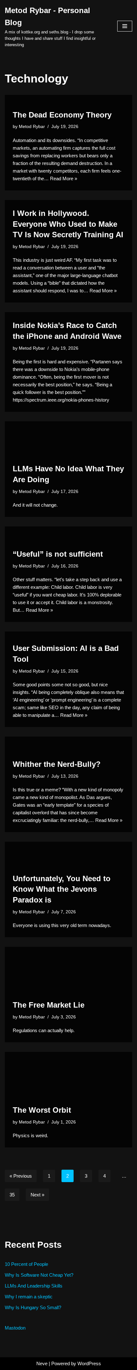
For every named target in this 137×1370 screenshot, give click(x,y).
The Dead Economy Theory (62, 115)
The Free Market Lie (48, 1005)
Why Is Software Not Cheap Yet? (39, 1275)
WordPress (89, 1363)
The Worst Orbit (42, 1110)
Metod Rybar (32, 126)
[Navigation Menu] (124, 26)
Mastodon (15, 1328)
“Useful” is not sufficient (58, 554)
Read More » (63, 178)
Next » (37, 1194)
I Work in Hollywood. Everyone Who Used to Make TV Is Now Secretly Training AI (68, 224)
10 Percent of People (26, 1264)
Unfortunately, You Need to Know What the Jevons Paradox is (62, 889)
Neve (41, 1363)
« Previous (21, 1176)
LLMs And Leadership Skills (33, 1285)
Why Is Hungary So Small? (33, 1307)
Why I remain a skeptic (29, 1296)
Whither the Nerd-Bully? (57, 764)
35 (12, 1194)
